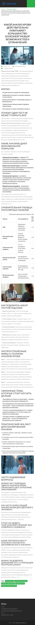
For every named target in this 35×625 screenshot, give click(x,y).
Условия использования (9, 609)
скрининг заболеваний (8, 583)
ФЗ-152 (3, 613)
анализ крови (9, 581)
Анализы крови (11, 9)
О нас (3, 606)
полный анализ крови (21, 581)
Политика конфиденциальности (11, 611)
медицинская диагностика (9, 586)
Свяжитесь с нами (7, 615)
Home (3, 9)
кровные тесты (20, 583)
